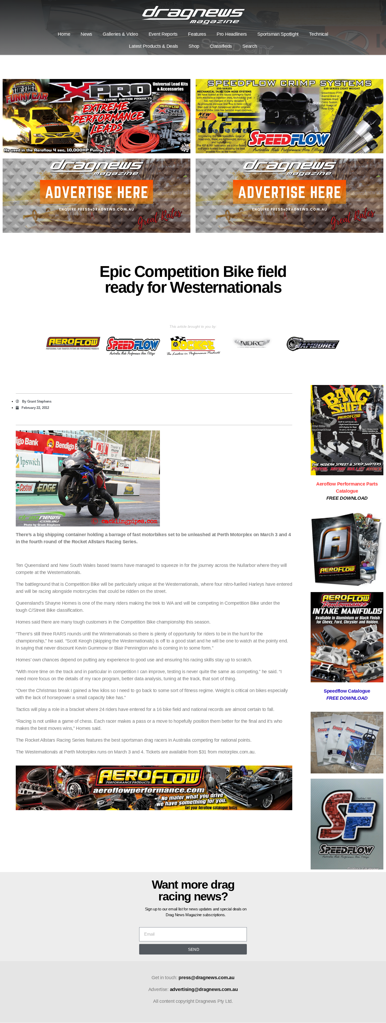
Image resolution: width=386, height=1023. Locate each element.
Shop (194, 46)
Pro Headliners (232, 34)
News (86, 34)
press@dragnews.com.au (206, 977)
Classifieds (221, 46)
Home (64, 34)
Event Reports (163, 34)
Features (197, 34)
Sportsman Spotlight (278, 34)
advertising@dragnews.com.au (204, 989)
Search (249, 46)
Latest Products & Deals (153, 46)
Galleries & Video (120, 34)
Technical (318, 34)
